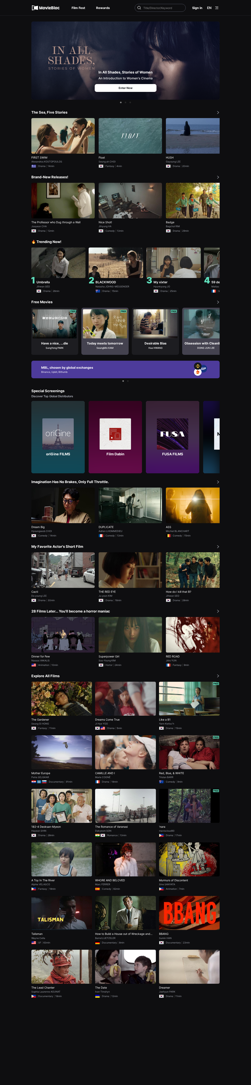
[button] (121, 102)
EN (209, 8)
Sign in (197, 8)
